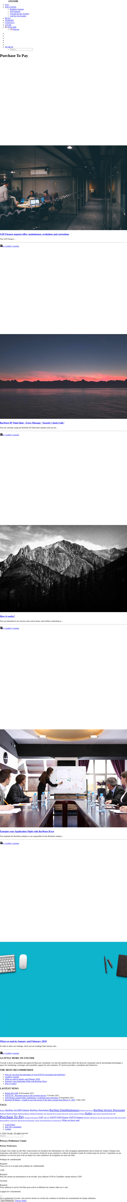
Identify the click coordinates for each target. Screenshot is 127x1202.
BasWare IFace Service (86, 1110)
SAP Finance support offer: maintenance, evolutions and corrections (34, 234)
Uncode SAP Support (46, 1120)
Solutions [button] (10, 7)
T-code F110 (13, 1120)
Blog (8, 18)
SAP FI (53, 1117)
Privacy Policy (21, 1201)
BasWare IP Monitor (24, 1113)
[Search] (11, 1136)
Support (9, 20)
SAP (41, 1117)
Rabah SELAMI (11, 1093)
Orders (111, 1113)
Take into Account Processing (25, 1120)
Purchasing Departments (31, 1117)
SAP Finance (63, 1117)
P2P (114, 1113)
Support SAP (122, 1117)
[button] (9, 47)
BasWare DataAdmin (39, 1110)
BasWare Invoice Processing (109, 1110)
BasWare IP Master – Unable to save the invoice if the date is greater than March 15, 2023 (40, 1100)
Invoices (76, 1113)
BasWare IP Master (12, 1113)
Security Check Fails (104, 1117)
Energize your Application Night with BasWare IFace (27, 831)
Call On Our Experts (18, 16)
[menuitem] (66, 5)
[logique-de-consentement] (1, 1196)
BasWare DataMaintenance (64, 1110)
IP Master (82, 1113)
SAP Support (15, 11)
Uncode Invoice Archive (19, 14)
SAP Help (86, 1117)
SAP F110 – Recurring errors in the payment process (25, 1095)
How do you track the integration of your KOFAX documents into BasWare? (35, 1075)
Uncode (37, 1120)
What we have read (70, 1120)
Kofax (88, 1113)
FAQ (7, 5)
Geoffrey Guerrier (12, 1077)
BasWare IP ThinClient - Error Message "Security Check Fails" (32, 423)
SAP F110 (46, 1117)
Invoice (71, 1113)
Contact (10, 23)
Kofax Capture (97, 1113)
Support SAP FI (4, 1120)
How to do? (65, 1113)
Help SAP (50, 1113)
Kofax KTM (105, 1113)
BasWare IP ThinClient (36, 1113)
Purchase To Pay (12, 1117)
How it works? (7, 616)
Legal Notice (10, 1125)
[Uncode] (63, 1)
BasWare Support (17, 9)
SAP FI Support (76, 1117)
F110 (45, 1113)
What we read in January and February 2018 (23, 1041)
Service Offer (114, 1117)
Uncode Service (57, 1120)
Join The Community (13, 1127)
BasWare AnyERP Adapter (17, 1110)
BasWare (2, 1110)
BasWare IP (3, 1113)
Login (8, 25)
